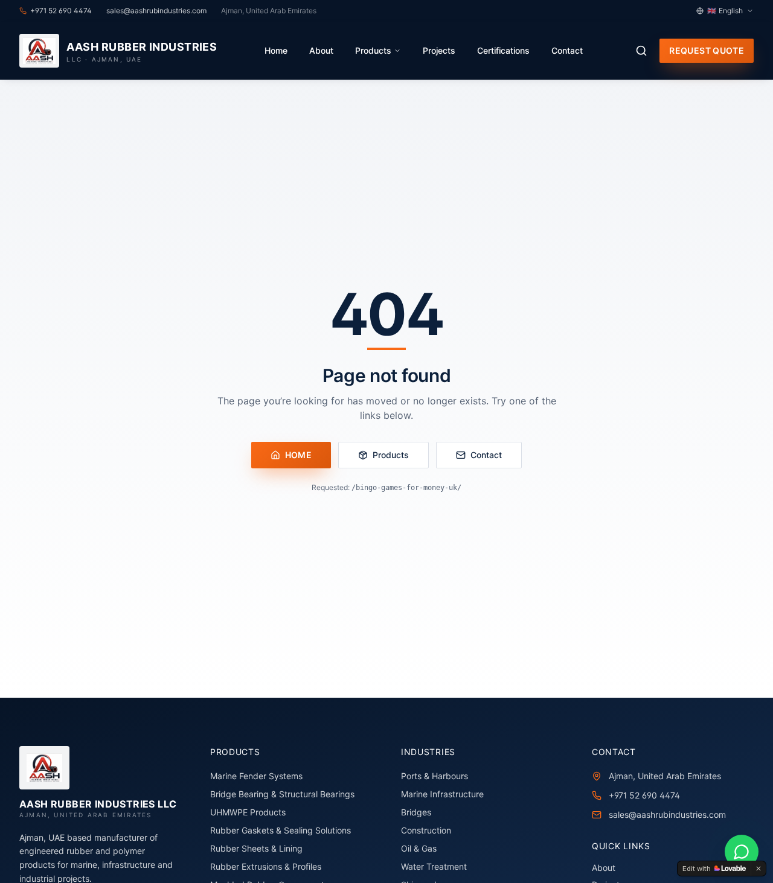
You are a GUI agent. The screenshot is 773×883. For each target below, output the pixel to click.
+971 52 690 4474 (644, 795)
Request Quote (706, 50)
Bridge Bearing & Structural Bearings (282, 794)
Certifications (503, 50)
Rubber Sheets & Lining (256, 848)
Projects (439, 50)
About (321, 50)
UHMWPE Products (248, 812)
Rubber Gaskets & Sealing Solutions (280, 830)
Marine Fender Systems (256, 776)
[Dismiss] (758, 868)
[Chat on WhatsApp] (742, 852)
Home (276, 50)
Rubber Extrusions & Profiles (265, 866)
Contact (567, 50)
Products (373, 50)
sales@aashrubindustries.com (667, 814)
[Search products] (641, 51)
